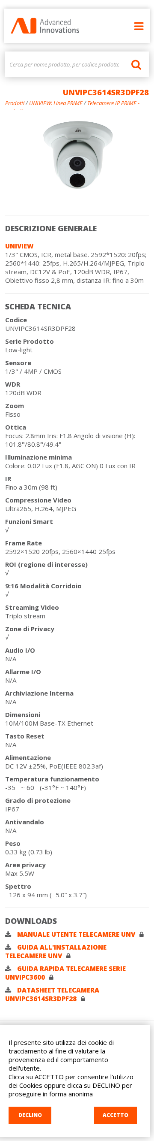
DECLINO (30, 1115)
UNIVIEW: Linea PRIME (56, 103)
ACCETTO (115, 1115)
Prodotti (14, 103)
